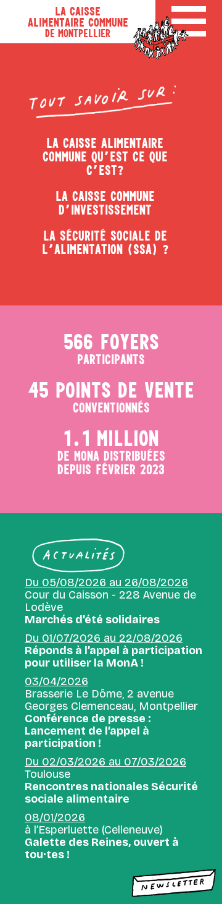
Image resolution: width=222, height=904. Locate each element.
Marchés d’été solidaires (92, 619)
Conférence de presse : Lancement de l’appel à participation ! (88, 731)
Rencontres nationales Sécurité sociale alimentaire (111, 793)
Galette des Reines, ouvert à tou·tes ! (102, 848)
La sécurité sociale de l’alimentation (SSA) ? (105, 242)
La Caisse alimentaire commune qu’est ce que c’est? (105, 156)
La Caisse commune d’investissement (105, 202)
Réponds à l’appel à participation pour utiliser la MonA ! (113, 657)
